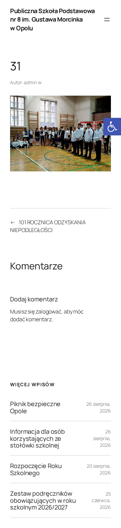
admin (30, 82)
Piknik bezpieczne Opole (35, 407)
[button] (112, 126)
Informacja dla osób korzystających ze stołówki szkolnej (37, 438)
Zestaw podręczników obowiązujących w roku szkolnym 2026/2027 (43, 500)
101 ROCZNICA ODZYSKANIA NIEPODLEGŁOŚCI (48, 226)
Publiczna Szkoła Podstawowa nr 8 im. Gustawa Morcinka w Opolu (52, 19)
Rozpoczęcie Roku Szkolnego (36, 469)
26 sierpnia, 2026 (102, 438)
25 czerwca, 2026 (101, 500)
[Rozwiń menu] (107, 19)
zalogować (49, 311)
